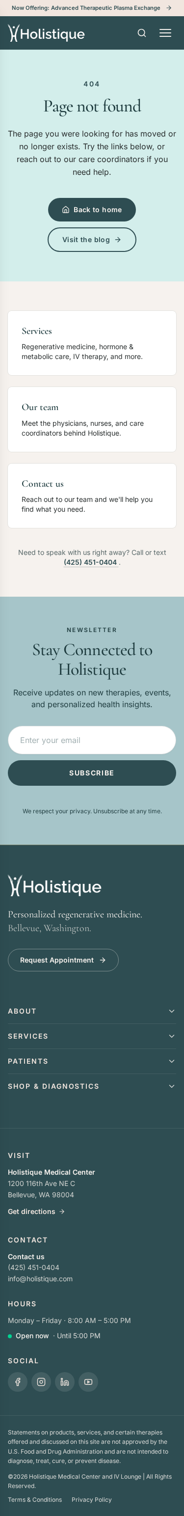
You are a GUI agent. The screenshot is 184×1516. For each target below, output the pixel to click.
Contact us (26, 1256)
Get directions (31, 1211)
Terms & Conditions (35, 1499)
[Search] (142, 33)
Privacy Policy (92, 1499)
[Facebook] (17, 1382)
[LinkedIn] (65, 1382)
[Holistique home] (46, 33)
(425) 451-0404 (91, 562)
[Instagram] (41, 1382)
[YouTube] (88, 1382)
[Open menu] (165, 33)
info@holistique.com (40, 1278)
